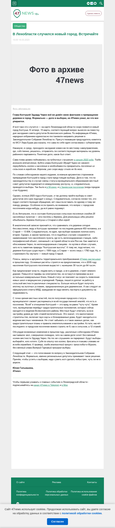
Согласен (57, 521)
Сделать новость (93, 13)
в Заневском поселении (71, 187)
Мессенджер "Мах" (95, 3)
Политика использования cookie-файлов (84, 493)
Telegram (91, 3)
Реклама (56, 482)
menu (14, 3)
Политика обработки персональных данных (56, 493)
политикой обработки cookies (82, 513)
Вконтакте (88, 3)
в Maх (65, 385)
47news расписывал (90, 258)
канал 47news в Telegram (46, 385)
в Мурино (51, 187)
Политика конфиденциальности (27, 493)
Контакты (92, 482)
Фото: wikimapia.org (21, 108)
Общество (19, 25)
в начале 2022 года (83, 159)
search (101, 3)
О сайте (20, 482)
